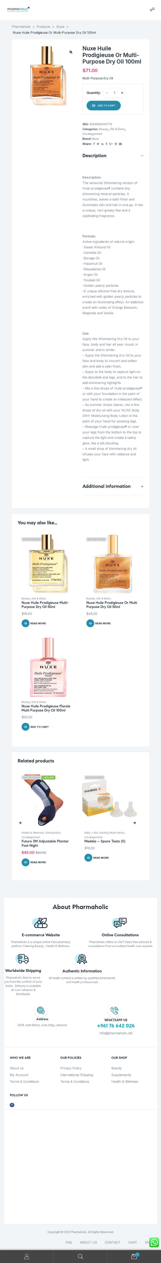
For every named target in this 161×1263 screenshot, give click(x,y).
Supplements (121, 1075)
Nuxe (95, 138)
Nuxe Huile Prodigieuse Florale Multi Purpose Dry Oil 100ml (46, 708)
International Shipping (76, 1075)
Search (80, 1256)
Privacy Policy (70, 1068)
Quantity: (94, 93)
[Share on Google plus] (111, 144)
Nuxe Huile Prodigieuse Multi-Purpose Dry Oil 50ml (45, 605)
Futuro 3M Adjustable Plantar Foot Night (45, 843)
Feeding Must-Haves (111, 832)
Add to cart (106, 105)
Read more (38, 623)
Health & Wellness (33, 832)
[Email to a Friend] (120, 144)
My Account (19, 1075)
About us (17, 1068)
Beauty (103, 129)
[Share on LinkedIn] (102, 144)
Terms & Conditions (24, 1081)
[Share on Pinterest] (116, 144)
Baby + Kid (91, 832)
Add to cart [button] (39, 726)
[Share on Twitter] (98, 144)
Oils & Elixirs (117, 129)
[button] (71, 52)
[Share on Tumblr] (106, 144)
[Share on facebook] (94, 144)
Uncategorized (92, 133)
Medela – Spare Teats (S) (104, 841)
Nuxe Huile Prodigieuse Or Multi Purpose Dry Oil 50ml (111, 605)
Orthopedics (52, 832)
